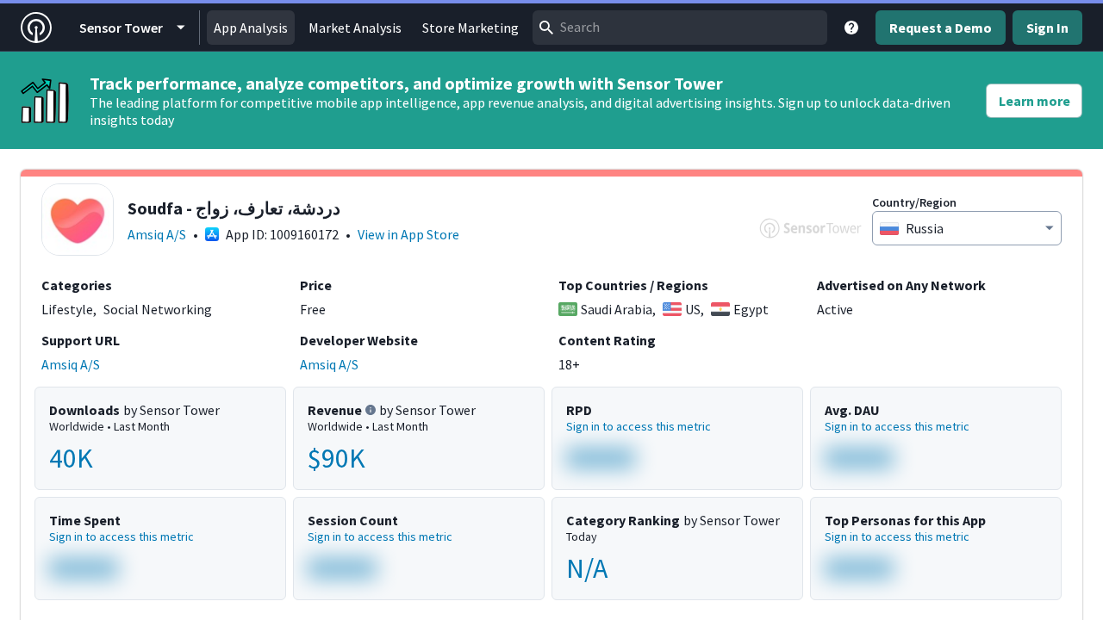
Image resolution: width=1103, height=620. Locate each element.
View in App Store (408, 234)
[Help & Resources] (851, 27)
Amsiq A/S (157, 234)
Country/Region (914, 202)
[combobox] (680, 27)
